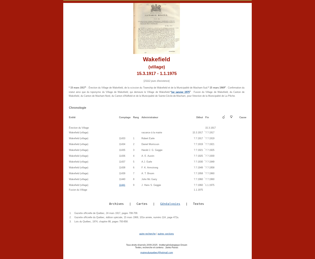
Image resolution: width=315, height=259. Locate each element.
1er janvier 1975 (180, 92)
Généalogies (170, 204)
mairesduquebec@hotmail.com (156, 252)
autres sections (166, 233)
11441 (122, 185)
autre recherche (147, 233)
